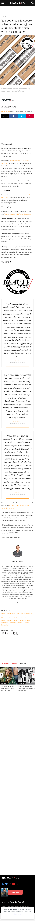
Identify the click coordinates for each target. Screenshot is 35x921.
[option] (9, 679)
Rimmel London (6, 620)
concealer (4, 623)
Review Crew (5, 625)
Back (4, 16)
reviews (27, 623)
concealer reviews (16, 623)
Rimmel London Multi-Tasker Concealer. (17, 214)
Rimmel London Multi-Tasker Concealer (14, 618)
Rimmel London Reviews (22, 620)
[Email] (17, 603)
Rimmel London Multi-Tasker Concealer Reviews (16, 613)
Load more (17, 914)
